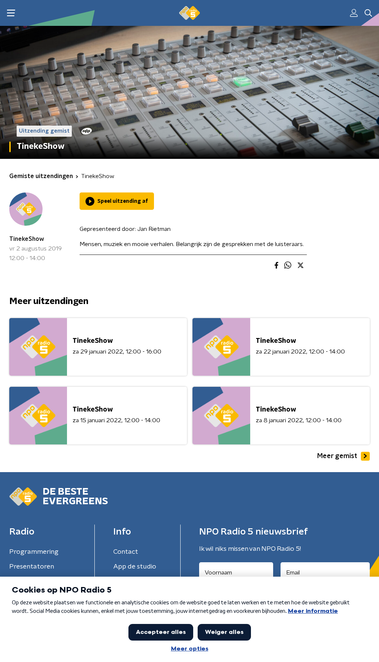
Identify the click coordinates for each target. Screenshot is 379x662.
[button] (11, 13)
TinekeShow (26, 239)
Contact (125, 552)
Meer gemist (337, 456)
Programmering (33, 552)
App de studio (134, 566)
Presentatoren (31, 566)
